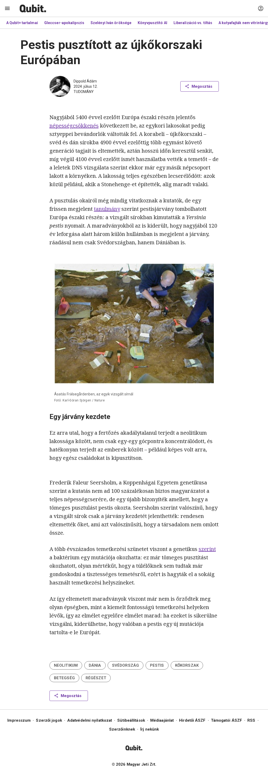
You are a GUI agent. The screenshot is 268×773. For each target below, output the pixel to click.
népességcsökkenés (74, 125)
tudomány (84, 92)
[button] (65, 665)
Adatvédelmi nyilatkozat (89, 720)
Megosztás (202, 86)
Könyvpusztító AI (152, 23)
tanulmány (107, 208)
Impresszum (19, 720)
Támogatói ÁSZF (226, 720)
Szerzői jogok (49, 720)
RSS (251, 720)
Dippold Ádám (85, 81)
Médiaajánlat (162, 720)
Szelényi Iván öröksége (111, 23)
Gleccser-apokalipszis (64, 23)
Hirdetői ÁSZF (192, 720)
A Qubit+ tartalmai (22, 23)
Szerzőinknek (122, 729)
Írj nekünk (149, 729)
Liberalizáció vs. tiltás (193, 23)
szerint (207, 549)
